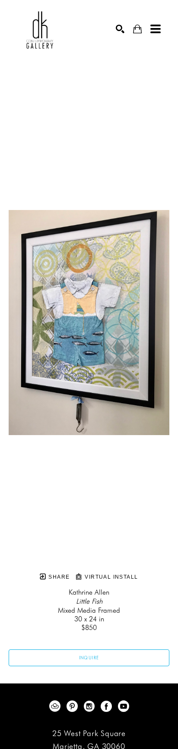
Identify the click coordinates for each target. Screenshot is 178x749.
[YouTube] (123, 706)
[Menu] (155, 29)
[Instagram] (91, 706)
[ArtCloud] (56, 706)
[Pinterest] (74, 706)
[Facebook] (108, 706)
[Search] (120, 29)
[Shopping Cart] (137, 29)
